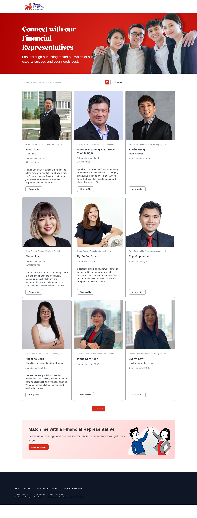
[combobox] (64, 82)
